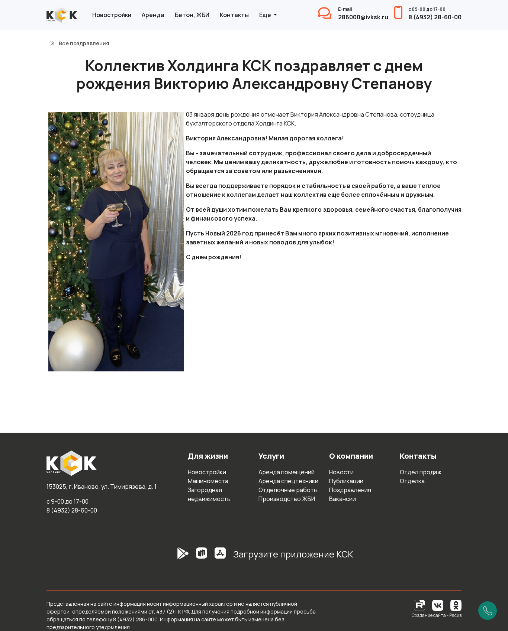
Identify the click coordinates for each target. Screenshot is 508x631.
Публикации (346, 481)
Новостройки (111, 15)
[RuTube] (420, 604)
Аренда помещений (286, 472)
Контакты (234, 15)
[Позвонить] (487, 610)
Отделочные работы (288, 490)
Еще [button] (265, 15)
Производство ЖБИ (286, 499)
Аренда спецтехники (288, 481)
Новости (341, 472)
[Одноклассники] (456, 604)
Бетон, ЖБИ (192, 15)
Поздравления (350, 490)
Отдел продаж (420, 472)
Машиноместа (208, 481)
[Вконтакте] (437, 604)
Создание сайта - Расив (437, 615)
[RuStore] (201, 557)
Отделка (412, 481)
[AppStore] (220, 557)
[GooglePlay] (172, 557)
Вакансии (342, 499)
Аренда (153, 15)
